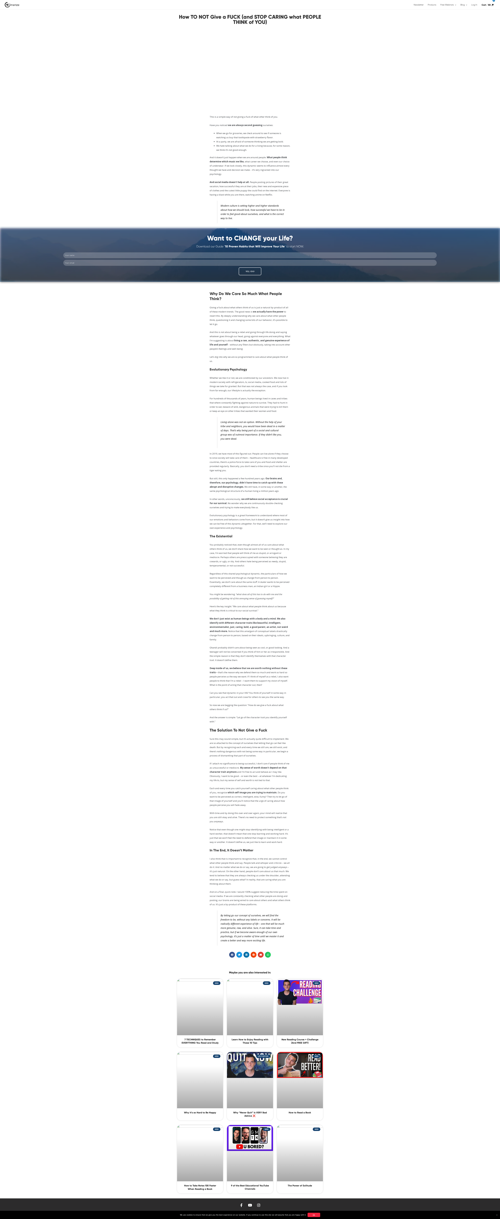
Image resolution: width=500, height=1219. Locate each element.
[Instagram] (259, 1205)
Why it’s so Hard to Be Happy (200, 1112)
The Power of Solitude (300, 1185)
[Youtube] (250, 1205)
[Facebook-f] (241, 1205)
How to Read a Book (300, 1112)
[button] (232, 955)
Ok (314, 1215)
